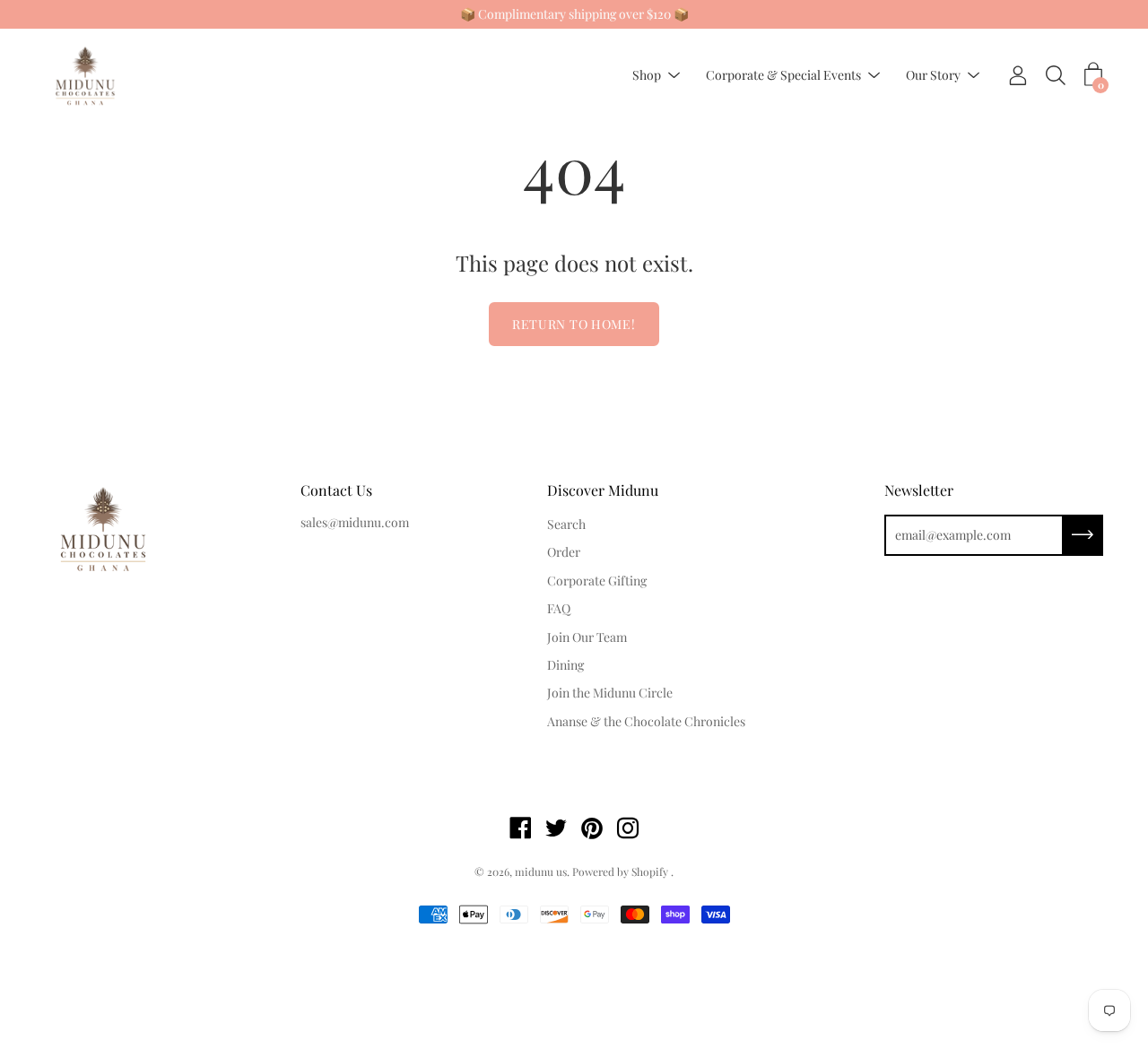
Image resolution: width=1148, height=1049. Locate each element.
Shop (646, 75)
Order (563, 551)
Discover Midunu (602, 490)
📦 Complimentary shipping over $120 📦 (574, 13)
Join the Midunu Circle (610, 692)
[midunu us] (85, 75)
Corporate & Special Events (783, 75)
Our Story (933, 75)
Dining (565, 664)
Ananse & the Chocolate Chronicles (646, 721)
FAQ (558, 608)
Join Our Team (587, 637)
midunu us (541, 871)
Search (566, 524)
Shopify (649, 871)
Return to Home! (574, 324)
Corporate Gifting (597, 580)
